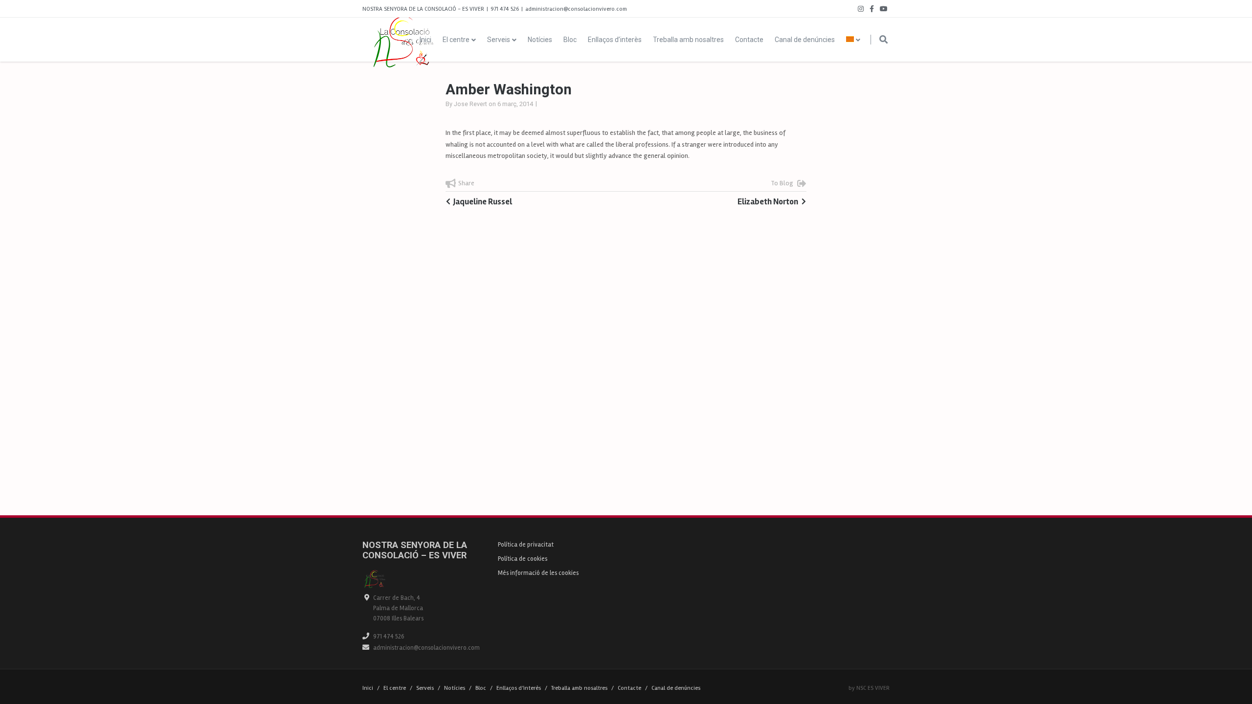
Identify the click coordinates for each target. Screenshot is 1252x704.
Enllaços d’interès (615, 40)
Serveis (498, 40)
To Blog (782, 183)
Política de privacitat (526, 545)
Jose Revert (470, 104)
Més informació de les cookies (538, 573)
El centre (456, 40)
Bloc (570, 40)
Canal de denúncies (805, 40)
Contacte (749, 40)
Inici (425, 40)
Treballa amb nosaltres (688, 40)
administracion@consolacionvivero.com (426, 648)
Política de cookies (522, 559)
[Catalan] (853, 40)
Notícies (540, 40)
